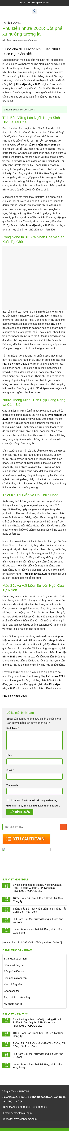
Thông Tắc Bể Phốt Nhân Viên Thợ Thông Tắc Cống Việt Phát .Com (39, 910)
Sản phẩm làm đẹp (14, 971)
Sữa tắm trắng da (14, 965)
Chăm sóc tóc (11, 991)
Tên (9, 755)
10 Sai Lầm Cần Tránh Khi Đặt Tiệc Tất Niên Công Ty (38, 900)
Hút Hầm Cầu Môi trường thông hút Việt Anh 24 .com (38, 920)
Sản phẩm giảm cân (15, 978)
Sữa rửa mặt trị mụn (15, 958)
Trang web (12, 785)
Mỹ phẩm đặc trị (13, 1004)
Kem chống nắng (13, 984)
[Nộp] (63, 827)
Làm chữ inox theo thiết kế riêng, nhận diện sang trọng (37, 931)
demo (34, 40)
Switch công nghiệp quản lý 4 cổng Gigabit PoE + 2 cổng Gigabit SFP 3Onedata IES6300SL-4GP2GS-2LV (37, 887)
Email (10, 770)
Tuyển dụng (11, 22)
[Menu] (4, 11)
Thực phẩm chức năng (17, 997)
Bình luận (12, 728)
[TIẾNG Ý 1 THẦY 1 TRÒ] (34, 11)
